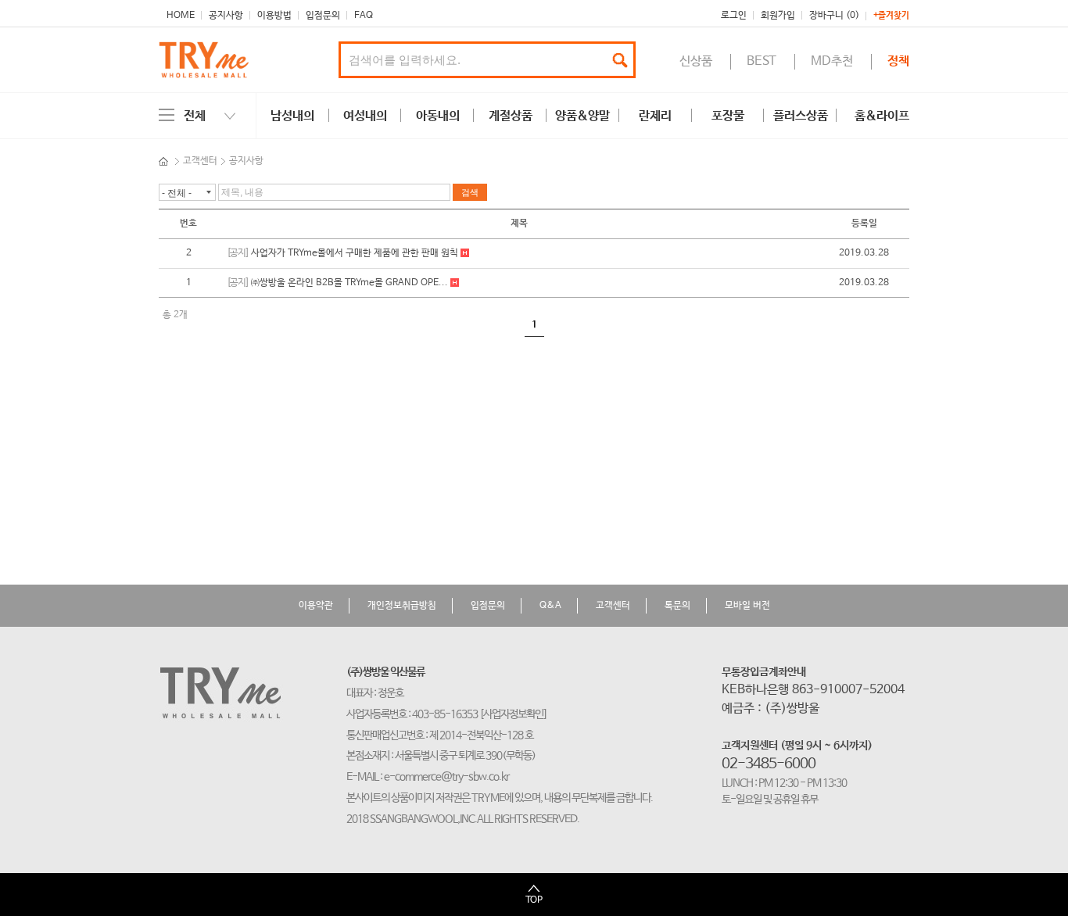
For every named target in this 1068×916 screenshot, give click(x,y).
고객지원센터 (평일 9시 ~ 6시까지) (797, 745)
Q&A (550, 605)
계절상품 (510, 116)
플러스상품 (800, 116)
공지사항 (226, 15)
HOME (181, 15)
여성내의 (365, 116)
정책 (898, 61)
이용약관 (316, 605)
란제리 (655, 116)
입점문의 (323, 15)
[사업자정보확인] (513, 714)
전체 (195, 116)
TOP (534, 900)
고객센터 (200, 161)
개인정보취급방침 (401, 605)
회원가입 (778, 15)
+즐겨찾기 (891, 16)
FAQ (363, 15)
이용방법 (274, 15)
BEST (761, 61)
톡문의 (677, 605)
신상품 (695, 61)
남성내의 (292, 116)
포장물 (727, 116)
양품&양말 (582, 116)
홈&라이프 (882, 116)
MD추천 (832, 61)
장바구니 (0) (834, 15)
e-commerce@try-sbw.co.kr (446, 777)
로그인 (734, 15)
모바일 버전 (747, 605)
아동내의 (438, 116)
